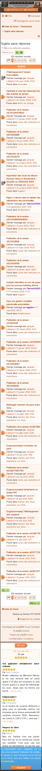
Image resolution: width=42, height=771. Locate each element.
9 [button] (30, 60)
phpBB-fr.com (26, 634)
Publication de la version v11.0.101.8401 (24, 342)
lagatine (30, 307)
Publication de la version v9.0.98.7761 (23, 533)
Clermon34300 (33, 203)
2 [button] (15, 60)
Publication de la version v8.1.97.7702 (23, 552)
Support (21, 191)
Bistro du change (26, 103)
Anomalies (22, 84)
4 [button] (22, 60)
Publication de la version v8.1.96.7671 (23, 571)
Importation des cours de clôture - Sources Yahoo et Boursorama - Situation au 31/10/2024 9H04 (23, 178)
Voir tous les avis (21, 651)
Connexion (13, 10)
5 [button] (25, 60)
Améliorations (24, 209)
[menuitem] (8, 16)
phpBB (19, 627)
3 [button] (18, 60)
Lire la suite (16, 690)
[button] (8, 60)
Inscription (30, 10)
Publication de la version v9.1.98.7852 (23, 426)
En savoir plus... (8, 761)
